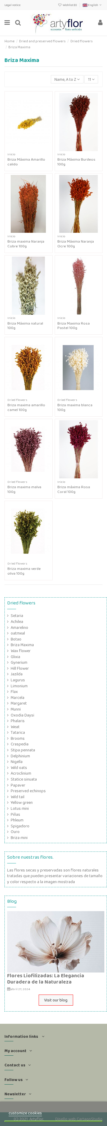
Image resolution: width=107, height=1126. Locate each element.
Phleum (17, 820)
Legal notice (12, 5)
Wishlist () (70, 5)
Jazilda (17, 674)
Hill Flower (20, 668)
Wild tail (17, 797)
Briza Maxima (22, 645)
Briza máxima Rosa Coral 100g (73, 489)
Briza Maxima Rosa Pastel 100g (73, 325)
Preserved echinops (28, 791)
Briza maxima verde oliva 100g (24, 571)
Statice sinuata (24, 779)
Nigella (17, 761)
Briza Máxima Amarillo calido (26, 161)
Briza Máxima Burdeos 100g (76, 161)
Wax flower (21, 651)
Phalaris (18, 721)
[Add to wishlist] (24, 149)
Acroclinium (21, 773)
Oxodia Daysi (22, 715)
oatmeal (18, 633)
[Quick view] (33, 149)
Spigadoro (20, 826)
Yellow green (22, 802)
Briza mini (19, 837)
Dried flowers (21, 603)
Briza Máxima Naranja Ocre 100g (75, 243)
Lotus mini (20, 808)
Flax (14, 691)
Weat (15, 727)
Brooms (18, 738)
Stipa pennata (23, 750)
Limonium (19, 686)
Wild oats (19, 767)
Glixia (15, 657)
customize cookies (25, 1113)
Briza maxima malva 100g (24, 489)
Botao (16, 639)
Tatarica (18, 732)
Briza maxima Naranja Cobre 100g (25, 243)
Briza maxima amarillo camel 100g (26, 407)
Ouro (15, 832)
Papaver (18, 785)
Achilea (17, 621)
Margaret (19, 703)
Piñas (15, 814)
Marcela (17, 697)
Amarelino (19, 627)
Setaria (17, 615)
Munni (16, 709)
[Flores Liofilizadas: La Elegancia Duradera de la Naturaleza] (55, 941)
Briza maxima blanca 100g (74, 407)
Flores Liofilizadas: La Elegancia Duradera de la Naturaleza (45, 979)
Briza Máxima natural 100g (25, 325)
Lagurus (18, 680)
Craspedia (20, 744)
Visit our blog (55, 1000)
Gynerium (19, 662)
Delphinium (20, 756)
